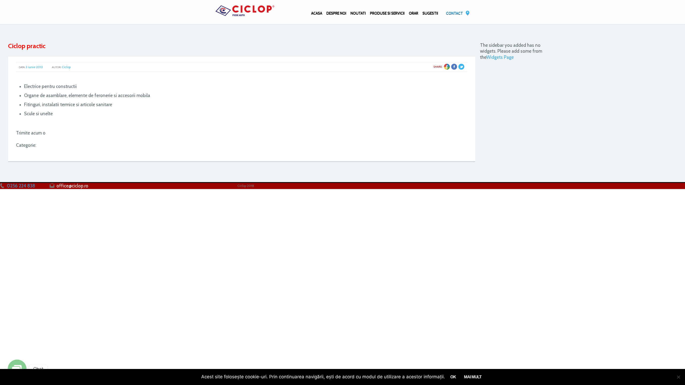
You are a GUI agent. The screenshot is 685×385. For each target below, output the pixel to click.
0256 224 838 (21, 185)
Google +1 (447, 67)
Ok (453, 377)
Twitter (461, 67)
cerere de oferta (64, 133)
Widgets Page (500, 57)
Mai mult (472, 377)
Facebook (454, 67)
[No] (678, 377)
